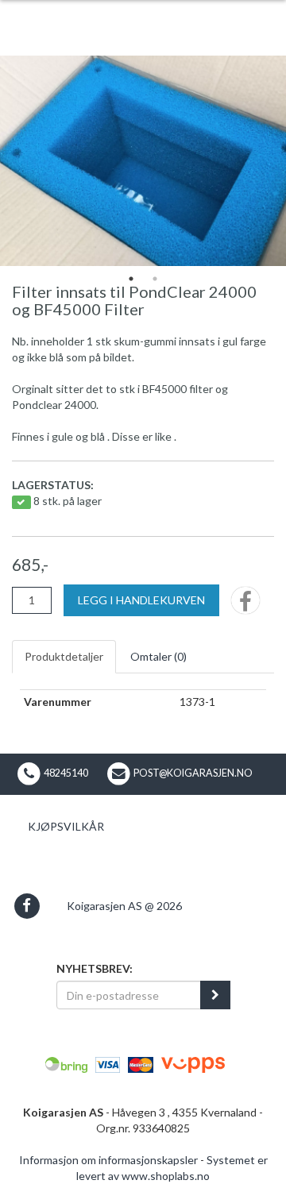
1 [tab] (131, 279)
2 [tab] (155, 279)
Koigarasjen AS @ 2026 (124, 905)
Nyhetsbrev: (94, 968)
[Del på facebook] (245, 605)
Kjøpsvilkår (66, 826)
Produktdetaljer (64, 656)
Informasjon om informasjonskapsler (108, 1160)
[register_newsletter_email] (215, 995)
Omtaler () (158, 656)
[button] (26, 905)
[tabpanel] (143, 161)
